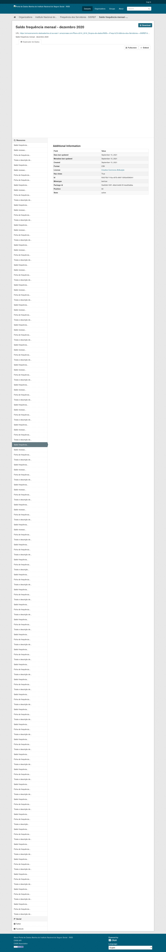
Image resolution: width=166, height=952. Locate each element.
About (121, 8)
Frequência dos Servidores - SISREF (78, 17)
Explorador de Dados (31, 42)
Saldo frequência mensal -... (113, 17)
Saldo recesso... (20, 150)
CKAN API (18, 940)
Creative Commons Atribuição (112, 170)
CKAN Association (21, 943)
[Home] (15, 17)
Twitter (18, 924)
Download (146, 25)
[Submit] (149, 8)
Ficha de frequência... (22, 155)
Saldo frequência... (21, 145)
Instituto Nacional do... (46, 17)
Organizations (100, 8)
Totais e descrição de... (23, 160)
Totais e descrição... (21, 569)
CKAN (113, 940)
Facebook (19, 929)
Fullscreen (132, 47)
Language (113, 944)
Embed (146, 47)
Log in (148, 2)
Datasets (87, 8)
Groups (112, 8)
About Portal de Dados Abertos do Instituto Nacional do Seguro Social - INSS (43, 937)
